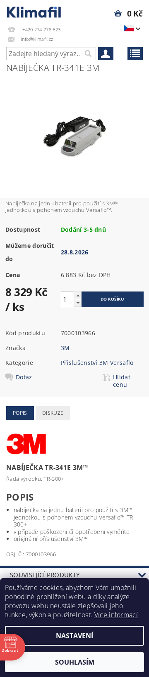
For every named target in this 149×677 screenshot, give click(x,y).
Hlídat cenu (121, 381)
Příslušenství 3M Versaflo (97, 363)
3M (65, 348)
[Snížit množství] (78, 303)
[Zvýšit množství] (78, 295)
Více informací (116, 614)
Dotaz (24, 377)
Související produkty (44, 575)
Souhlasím (74, 662)
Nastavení (74, 635)
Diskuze (52, 412)
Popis (20, 412)
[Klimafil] (34, 10)
